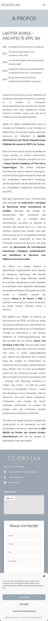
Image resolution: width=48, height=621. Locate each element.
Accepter (24, 597)
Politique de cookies (12, 617)
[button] (44, 576)
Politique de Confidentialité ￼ (31, 617)
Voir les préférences (24, 611)
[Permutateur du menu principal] (44, 5)
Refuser (23, 604)
